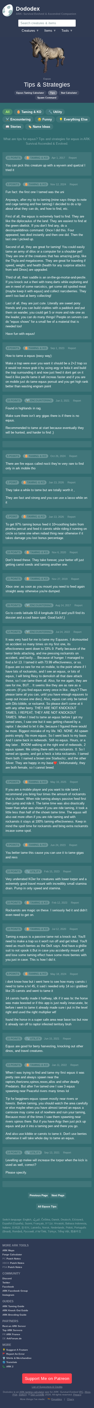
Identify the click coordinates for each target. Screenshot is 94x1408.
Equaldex (56, 1399)
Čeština (45, 1219)
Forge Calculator (12, 1254)
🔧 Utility (33, 871)
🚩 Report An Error (13, 1354)
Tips (52, 92)
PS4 (15, 1394)
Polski (69, 1227)
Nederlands (57, 1227)
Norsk (45, 1227)
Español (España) (12, 1223)
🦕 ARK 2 (7, 1366)
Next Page (58, 1195)
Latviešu (36, 1227)
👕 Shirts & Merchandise (17, 1358)
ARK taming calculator (32, 1392)
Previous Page (39, 1195)
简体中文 (76, 1231)
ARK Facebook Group (15, 1290)
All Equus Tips (47, 1206)
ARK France (13, 1334)
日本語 (16, 1227)
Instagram (8, 1295)
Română (17, 1231)
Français (39, 1223)
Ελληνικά (77, 1219)
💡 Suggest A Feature (15, 1349)
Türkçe (52, 1231)
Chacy (70, 1399)
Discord (7, 1278)
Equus (47, 78)
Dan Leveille (37, 1394)
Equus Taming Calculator (30, 92)
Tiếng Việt (63, 1231)
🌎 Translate (9, 1362)
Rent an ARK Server (14, 1326)
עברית (49, 1223)
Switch (22, 1394)
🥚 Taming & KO (37, 157)
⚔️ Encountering (39, 400)
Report (73, 157)
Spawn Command (46, 97)
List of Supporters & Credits (47, 1387)
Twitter (6, 1282)
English (27, 1219)
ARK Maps (8, 1250)
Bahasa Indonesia (75, 1223)
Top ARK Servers (12, 1330)
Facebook (8, 1286)
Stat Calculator (69, 92)
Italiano (6, 1227)
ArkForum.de (14, 1338)
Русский (29, 1231)
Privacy (77, 1394)
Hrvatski (59, 1223)
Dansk (55, 1219)
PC (81, 1392)
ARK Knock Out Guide (15, 1310)
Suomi (28, 1223)
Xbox (87, 1392)
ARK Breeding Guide (14, 1314)
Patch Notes (14, 1258)
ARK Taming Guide (13, 1306)
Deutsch (66, 1219)
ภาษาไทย (40, 1231)
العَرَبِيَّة (36, 1219)
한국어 (25, 1227)
